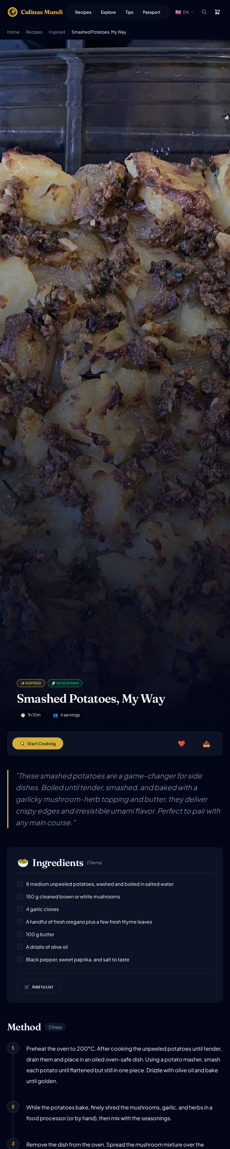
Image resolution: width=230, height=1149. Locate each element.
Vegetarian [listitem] (65, 683)
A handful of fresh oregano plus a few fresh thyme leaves (89, 921)
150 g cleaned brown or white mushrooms (73, 896)
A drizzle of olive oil (47, 947)
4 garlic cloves (42, 909)
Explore (108, 12)
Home (13, 31)
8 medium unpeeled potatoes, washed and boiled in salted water (99, 884)
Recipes (83, 12)
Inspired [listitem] (31, 683)
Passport (152, 12)
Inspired (57, 31)
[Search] (204, 12)
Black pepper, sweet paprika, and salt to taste (77, 959)
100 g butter (40, 934)
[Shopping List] (217, 12)
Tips (129, 12)
